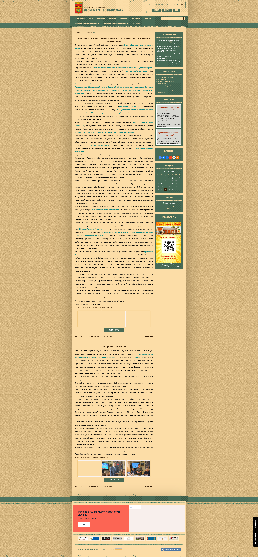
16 (172, 183)
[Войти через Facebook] (167, 157)
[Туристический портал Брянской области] (94, 538)
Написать (84, 524)
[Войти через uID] (160, 157)
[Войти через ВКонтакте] (163, 157)
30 (172, 189)
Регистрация (167, 10)
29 (169, 189)
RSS (182, 4)
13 (162, 183)
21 (165, 186)
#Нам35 (78, 307)
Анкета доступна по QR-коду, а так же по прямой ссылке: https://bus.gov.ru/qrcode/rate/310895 (169, 265)
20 (162, 186)
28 (165, 189)
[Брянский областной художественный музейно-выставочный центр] (140, 538)
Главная (156, 10)
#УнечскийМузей (87, 307)
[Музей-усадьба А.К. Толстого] (106, 538)
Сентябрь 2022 (169, 172)
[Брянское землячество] (151, 538)
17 (176, 183)
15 (169, 183)
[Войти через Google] (174, 157)
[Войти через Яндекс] (170, 157)
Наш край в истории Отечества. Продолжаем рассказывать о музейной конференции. (114, 40)
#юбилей (97, 307)
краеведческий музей (103, 10)
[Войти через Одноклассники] (177, 157)
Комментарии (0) (107, 336)
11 (179, 181)
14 (165, 183)
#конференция (106, 307)
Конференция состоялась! (114, 346)
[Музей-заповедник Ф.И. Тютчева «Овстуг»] (117, 538)
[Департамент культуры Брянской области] (83, 538)
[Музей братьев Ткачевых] (128, 538)
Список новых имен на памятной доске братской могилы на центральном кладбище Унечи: (168, 109)
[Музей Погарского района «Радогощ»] (174, 538)
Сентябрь (89, 32)
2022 (83, 32)
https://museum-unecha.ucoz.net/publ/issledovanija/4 (100, 297)
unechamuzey (86, 336)
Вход (176, 10)
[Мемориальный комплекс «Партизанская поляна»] (162, 538)
